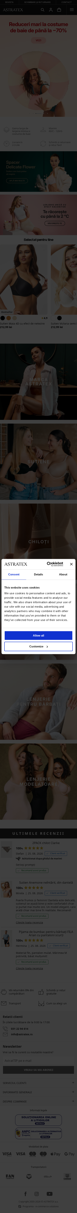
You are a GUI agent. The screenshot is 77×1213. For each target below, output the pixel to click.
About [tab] (63, 574)
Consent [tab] (13, 574)
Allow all (38, 635)
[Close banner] (71, 564)
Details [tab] (38, 574)
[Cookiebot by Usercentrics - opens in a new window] (47, 564)
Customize (36, 646)
